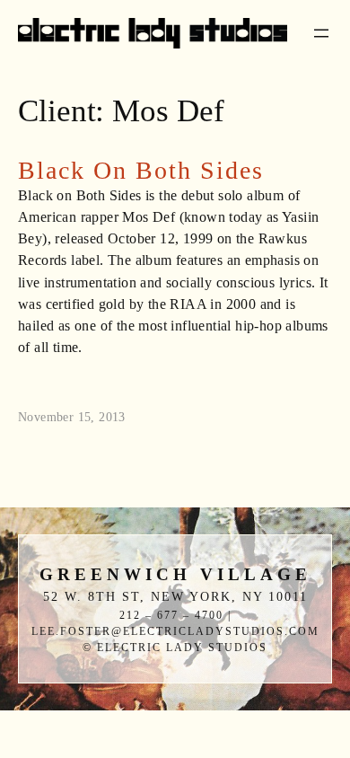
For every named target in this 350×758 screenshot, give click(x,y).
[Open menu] (321, 33)
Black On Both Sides (141, 170)
